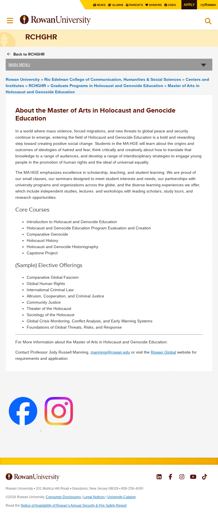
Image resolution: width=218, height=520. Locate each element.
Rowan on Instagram (181, 477)
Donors (156, 5)
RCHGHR (37, 85)
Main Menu (19, 64)
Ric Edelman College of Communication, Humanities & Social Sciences (113, 79)
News (101, 5)
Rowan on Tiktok (204, 477)
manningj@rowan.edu (110, 352)
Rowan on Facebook (170, 477)
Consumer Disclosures (63, 497)
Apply (189, 5)
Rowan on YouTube (193, 477)
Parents (136, 5)
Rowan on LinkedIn (159, 477)
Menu (10, 20)
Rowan (208, 4)
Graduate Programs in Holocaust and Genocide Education (107, 85)
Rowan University (69, 20)
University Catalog (121, 497)
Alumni (117, 5)
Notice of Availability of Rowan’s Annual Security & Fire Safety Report (74, 506)
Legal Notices (94, 497)
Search (208, 22)
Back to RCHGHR (29, 54)
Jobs (172, 5)
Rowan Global (163, 352)
